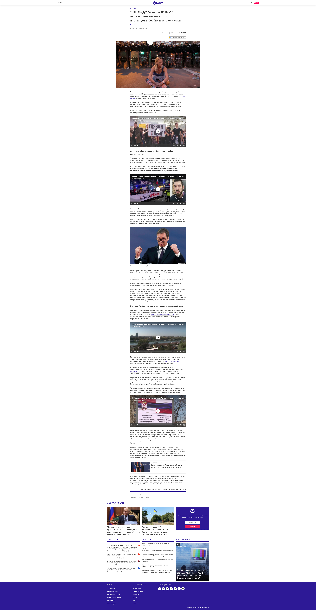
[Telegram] (251, 3)
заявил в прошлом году (172, 361)
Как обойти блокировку (113, 594)
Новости (133, 8)
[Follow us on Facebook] (159, 588)
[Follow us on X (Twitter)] (163, 588)
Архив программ (111, 603)
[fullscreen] (184, 145)
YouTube (135, 600)
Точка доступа (137, 588)
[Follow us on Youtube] (167, 588)
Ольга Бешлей (134, 25)
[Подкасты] (182, 588)
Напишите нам (111, 600)
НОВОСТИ (146, 539)
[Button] (164, 33)
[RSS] (179, 588)
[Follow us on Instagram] (171, 588)
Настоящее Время (138, 120)
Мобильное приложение (114, 597)
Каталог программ (112, 591)
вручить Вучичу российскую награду (162, 314)
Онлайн (135, 597)
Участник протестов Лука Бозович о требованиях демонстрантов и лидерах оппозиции (162, 176)
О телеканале (111, 588)
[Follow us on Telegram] (175, 588)
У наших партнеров (138, 591)
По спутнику (136, 594)
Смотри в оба (183, 539)
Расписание (136, 603)
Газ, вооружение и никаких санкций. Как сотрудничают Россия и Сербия (157, 324)
